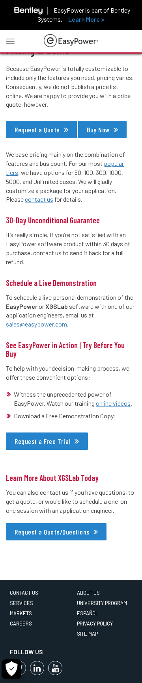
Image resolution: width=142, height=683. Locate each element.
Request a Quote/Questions (52, 531)
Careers (21, 623)
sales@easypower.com (36, 324)
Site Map (87, 634)
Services (21, 603)
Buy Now (98, 129)
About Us (88, 593)
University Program (102, 603)
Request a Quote (37, 129)
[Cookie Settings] (11, 669)
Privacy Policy (95, 623)
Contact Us (24, 593)
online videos (113, 403)
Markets (21, 613)
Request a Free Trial (43, 441)
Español (87, 613)
